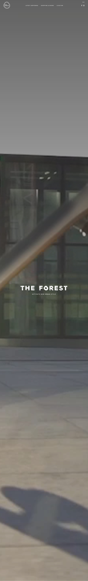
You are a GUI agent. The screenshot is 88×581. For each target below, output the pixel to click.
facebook (81, 5)
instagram (83, 5)
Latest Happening (32, 5)
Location (60, 5)
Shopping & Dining (47, 5)
